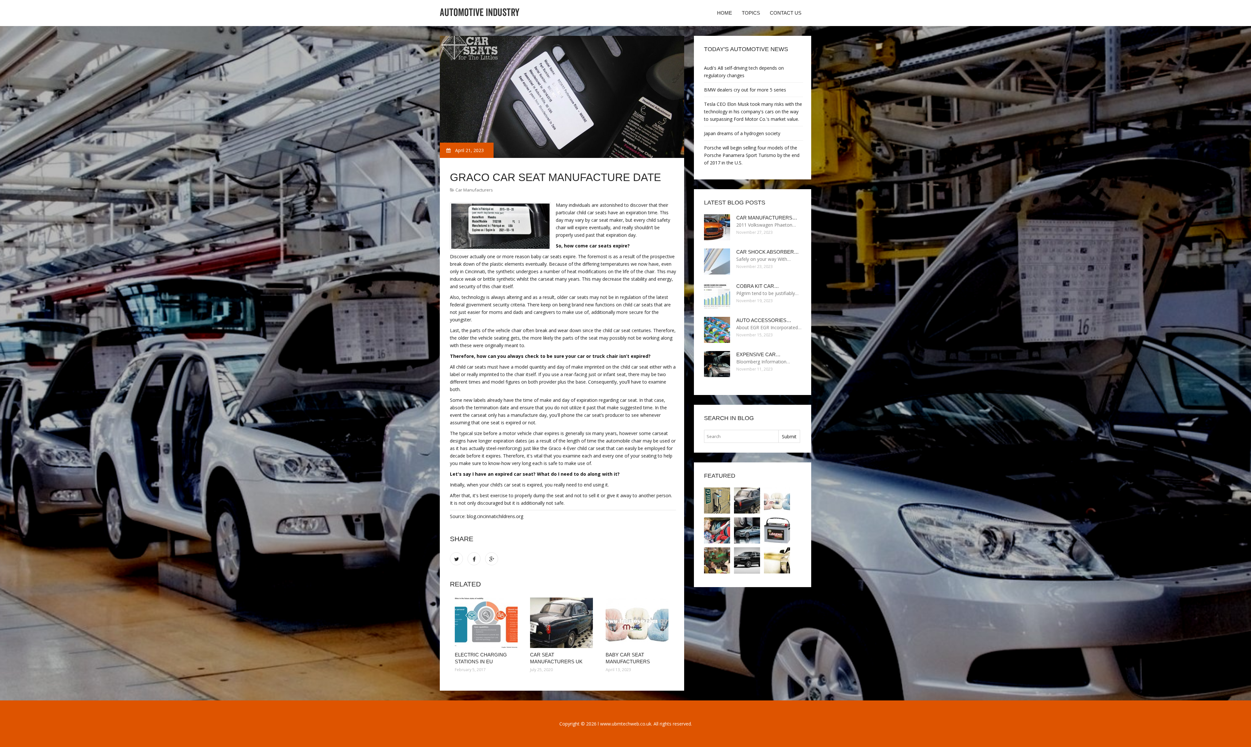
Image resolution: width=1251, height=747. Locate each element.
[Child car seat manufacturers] (717, 530)
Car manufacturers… (766, 217)
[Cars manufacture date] (747, 530)
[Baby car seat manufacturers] (638, 623)
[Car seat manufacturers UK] (563, 623)
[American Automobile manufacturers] (777, 560)
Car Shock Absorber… (767, 252)
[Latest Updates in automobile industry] (747, 560)
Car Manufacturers (474, 190)
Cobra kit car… (757, 286)
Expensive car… (758, 354)
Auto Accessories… (763, 320)
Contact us (785, 13)
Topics (751, 13)
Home (724, 13)
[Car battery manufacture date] (777, 530)
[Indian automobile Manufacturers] (717, 560)
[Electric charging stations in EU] (487, 623)
